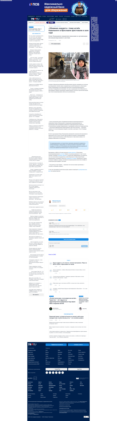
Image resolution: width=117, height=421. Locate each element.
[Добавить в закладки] (84, 44)
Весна (47, 354)
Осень (69, 352)
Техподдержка (31, 360)
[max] (56, 372)
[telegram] (47, 372)
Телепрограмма (50, 16)
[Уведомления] (85, 19)
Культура (60, 354)
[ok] (53, 372)
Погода (44, 16)
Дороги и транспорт (50, 358)
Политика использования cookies (65, 406)
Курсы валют (67, 16)
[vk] (50, 372)
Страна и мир (81, 354)
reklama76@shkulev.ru (83, 401)
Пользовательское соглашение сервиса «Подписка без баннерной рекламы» (72, 410)
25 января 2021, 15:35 (52, 40)
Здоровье (48, 364)
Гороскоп (61, 16)
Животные (48, 362)
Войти (53, 246)
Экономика (80, 358)
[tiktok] (62, 372)
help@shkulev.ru (36, 414)
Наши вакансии (31, 358)
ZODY (77, 16)
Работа (69, 358)
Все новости (36, 33)
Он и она (70, 350)
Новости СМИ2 (52, 254)
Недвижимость (31, 16)
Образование (61, 364)
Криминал (60, 352)
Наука (59, 360)
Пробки (73, 16)
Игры (80, 16)
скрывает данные (62, 155)
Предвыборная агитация (33, 362)
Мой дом (60, 358)
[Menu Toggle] (28, 19)
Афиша (56, 16)
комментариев (55, 43)
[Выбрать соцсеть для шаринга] (87, 44)
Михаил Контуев (56, 200)
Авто (47, 350)
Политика (70, 354)
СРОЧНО (31, 27)
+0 (83, 229)
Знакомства (38, 16)
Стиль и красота (81, 352)
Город (47, 356)
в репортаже (81, 169)
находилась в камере (71, 158)
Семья (69, 364)
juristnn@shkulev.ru (31, 413)
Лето (59, 356)
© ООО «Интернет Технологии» (47, 416)
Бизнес (47, 352)
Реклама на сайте (32, 350)
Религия (70, 362)
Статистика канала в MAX (33, 364)
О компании (30, 354)
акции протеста (72, 152)
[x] (59, 372)
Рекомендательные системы (64, 408)
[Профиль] (88, 19)
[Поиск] (82, 19)
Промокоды (84, 16)
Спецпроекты (81, 360)
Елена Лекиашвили (53, 205)
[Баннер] (50, 23)
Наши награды (31, 356)
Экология (80, 356)
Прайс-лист (30, 352)
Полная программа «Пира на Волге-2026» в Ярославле (35, 29)
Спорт (79, 350)
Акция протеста (62, 205)
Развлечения (71, 360)
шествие (62, 154)
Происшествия (71, 356)
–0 (87, 229)
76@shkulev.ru (41, 411)
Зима (59, 350)
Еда (46, 360)
